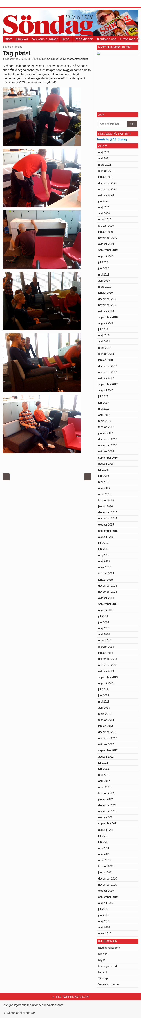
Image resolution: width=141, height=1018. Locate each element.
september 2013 (108, 677)
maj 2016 (103, 482)
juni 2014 (103, 622)
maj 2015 (103, 555)
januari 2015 (105, 579)
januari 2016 (105, 506)
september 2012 (108, 750)
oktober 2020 (106, 195)
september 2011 (108, 823)
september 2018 (108, 317)
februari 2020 (106, 225)
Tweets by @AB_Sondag (112, 139)
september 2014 (108, 603)
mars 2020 (104, 219)
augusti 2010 (105, 902)
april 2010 (104, 927)
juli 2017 (103, 396)
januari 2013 (105, 725)
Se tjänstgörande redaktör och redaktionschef (33, 1005)
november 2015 (107, 518)
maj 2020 (103, 207)
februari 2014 (106, 646)
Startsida (8, 46)
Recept (102, 972)
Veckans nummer (45, 39)
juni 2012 (103, 768)
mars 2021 (104, 164)
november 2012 (107, 738)
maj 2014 (103, 628)
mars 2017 (104, 420)
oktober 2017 (106, 378)
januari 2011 (105, 872)
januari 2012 (105, 799)
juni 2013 (103, 695)
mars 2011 (104, 860)
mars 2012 (104, 787)
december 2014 (107, 585)
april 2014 (104, 634)
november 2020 (107, 189)
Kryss (101, 960)
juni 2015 (103, 548)
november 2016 (107, 445)
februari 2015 (106, 573)
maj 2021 (103, 152)
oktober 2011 (106, 817)
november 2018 (107, 305)
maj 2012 (103, 774)
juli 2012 (103, 762)
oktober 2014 (106, 597)
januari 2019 (105, 292)
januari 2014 (105, 652)
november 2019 (107, 237)
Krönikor (22, 39)
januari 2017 (105, 433)
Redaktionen (84, 39)
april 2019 (104, 280)
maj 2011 (103, 848)
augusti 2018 (105, 323)
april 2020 (104, 213)
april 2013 (104, 707)
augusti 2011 (105, 829)
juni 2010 (103, 915)
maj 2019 (103, 274)
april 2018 (104, 341)
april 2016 (104, 488)
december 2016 (107, 439)
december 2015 (107, 512)
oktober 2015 (106, 524)
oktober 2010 (106, 890)
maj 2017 (103, 408)
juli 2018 (103, 329)
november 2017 (107, 372)
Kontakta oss (106, 39)
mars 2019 (104, 286)
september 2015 (108, 530)
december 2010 (107, 878)
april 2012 (104, 780)
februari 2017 (106, 426)
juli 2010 (103, 909)
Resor (66, 39)
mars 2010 (104, 933)
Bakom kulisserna (109, 947)
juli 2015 (103, 542)
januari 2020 (105, 231)
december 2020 (107, 183)
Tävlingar (103, 978)
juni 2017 (103, 402)
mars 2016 (104, 494)
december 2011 (107, 805)
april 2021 (104, 158)
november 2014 (107, 591)
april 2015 (104, 561)
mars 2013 (104, 713)
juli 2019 (103, 262)
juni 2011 (103, 841)
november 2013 (107, 665)
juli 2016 (103, 469)
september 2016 (108, 457)
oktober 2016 (106, 451)
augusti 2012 (105, 756)
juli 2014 (103, 616)
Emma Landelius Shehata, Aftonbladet (65, 58)
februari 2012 (106, 793)
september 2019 (108, 249)
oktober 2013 (106, 671)
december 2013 (107, 658)
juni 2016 (103, 475)
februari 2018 (106, 353)
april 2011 (104, 854)
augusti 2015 (105, 536)
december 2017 (107, 366)
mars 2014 (104, 640)
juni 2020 (103, 201)
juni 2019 (103, 268)
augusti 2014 (105, 610)
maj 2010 (103, 921)
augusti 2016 (105, 463)
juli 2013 (103, 689)
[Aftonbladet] (16, 4)
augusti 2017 (105, 390)
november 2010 (107, 884)
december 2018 (107, 298)
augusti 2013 (105, 683)
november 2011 (107, 811)
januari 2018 (105, 359)
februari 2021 (106, 170)
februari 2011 (106, 866)
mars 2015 (104, 567)
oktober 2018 (106, 311)
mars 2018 (104, 347)
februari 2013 (106, 719)
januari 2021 (105, 176)
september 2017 (108, 384)
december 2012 (107, 732)
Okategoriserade (108, 966)
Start (8, 39)
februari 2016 (106, 500)
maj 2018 (103, 335)
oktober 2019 (106, 243)
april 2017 (104, 414)
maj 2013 (103, 701)
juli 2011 (103, 835)
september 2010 (108, 896)
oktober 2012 (106, 744)
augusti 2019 (105, 256)
